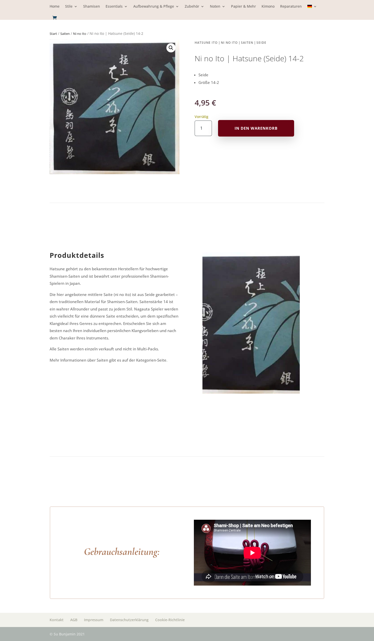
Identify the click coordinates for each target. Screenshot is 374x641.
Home (55, 7)
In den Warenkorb (256, 128)
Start (53, 33)
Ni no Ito (79, 33)
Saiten (65, 33)
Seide (261, 42)
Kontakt (57, 619)
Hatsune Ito (206, 42)
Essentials (114, 7)
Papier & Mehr (243, 7)
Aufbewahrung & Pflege (153, 7)
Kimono (268, 7)
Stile (69, 7)
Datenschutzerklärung (129, 619)
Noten (215, 7)
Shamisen (91, 7)
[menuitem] (312, 10)
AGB (73, 619)
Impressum (93, 619)
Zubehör (192, 7)
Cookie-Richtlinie (170, 619)
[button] (171, 47)
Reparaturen (291, 7)
